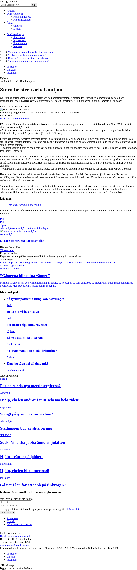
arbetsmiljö (6, 228)
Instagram (12, 72)
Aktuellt (11, 10)
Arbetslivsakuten (22, 19)
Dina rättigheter (15, 13)
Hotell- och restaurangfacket (15, 536)
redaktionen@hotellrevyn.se (15, 545)
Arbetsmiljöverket (21, 228)
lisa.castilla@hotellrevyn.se (14, 118)
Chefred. (18, 25)
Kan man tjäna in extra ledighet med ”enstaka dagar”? (28, 262)
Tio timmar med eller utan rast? (101, 262)
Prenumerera (20, 43)
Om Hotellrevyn (15, 34)
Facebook (12, 66)
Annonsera (19, 37)
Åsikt (9, 22)
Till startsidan (7, 250)
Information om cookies (19, 524)
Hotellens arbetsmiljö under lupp (24, 204)
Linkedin (11, 69)
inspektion (37, 228)
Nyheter (47, 228)
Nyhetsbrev (19, 40)
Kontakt (17, 46)
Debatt (16, 28)
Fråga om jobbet (22, 16)
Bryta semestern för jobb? (71, 262)
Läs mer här (73, 509)
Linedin (11, 556)
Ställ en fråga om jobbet (12, 265)
